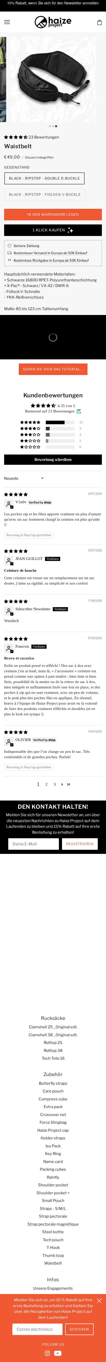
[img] (16, 494)
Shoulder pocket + (53, 1193)
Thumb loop (53, 1255)
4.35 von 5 (66, 406)
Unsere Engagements (53, 1288)
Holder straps (53, 1138)
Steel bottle (53, 1232)
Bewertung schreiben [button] (53, 459)
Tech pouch (53, 1240)
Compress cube (53, 1099)
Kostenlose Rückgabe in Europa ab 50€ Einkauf (51, 260)
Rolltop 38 (53, 1050)
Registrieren (80, 844)
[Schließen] (99, 1300)
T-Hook (53, 1247)
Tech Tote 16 (53, 1058)
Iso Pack (53, 1146)
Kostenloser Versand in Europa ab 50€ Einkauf (50, 253)
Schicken (79, 1329)
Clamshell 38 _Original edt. (53, 1035)
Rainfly (53, 1177)
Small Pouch (53, 1200)
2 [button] (47, 784)
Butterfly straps (53, 1083)
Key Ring (53, 1153)
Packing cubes (53, 1169)
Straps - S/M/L (53, 1208)
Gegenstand (17, 167)
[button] (16, 137)
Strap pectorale (53, 1216)
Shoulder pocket (53, 1185)
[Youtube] (56, 1353)
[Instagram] (48, 1353)
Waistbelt (53, 1263)
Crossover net (53, 1114)
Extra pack (53, 1106)
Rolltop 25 (53, 1042)
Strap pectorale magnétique (53, 1224)
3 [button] (55, 784)
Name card (53, 1161)
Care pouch (53, 1091)
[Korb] (99, 22)
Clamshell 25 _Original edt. (53, 1027)
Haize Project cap (53, 1130)
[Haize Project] (53, 21)
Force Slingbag (53, 1122)
